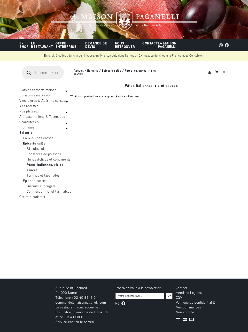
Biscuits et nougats (41, 186)
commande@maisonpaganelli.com (80, 302)
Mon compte (185, 312)
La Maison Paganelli (167, 45)
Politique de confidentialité (196, 302)
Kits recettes (29, 106)
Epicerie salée (111, 71)
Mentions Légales (189, 293)
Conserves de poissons (44, 154)
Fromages (26, 127)
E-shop (24, 45)
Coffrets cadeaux (32, 197)
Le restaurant (42, 45)
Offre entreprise (65, 45)
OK (169, 296)
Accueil (79, 71)
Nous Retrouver (125, 45)
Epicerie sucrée (35, 181)
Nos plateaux (29, 111)
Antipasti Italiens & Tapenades (42, 117)
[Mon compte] (209, 72)
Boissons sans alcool (35, 95)
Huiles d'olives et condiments (48, 159)
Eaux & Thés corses (38, 138)
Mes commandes (188, 307)
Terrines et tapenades (43, 175)
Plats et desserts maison (37, 90)
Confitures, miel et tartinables (49, 191)
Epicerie (92, 71)
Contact (150, 43)
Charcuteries (29, 122)
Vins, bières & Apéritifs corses (42, 100)
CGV (179, 297)
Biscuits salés (37, 149)
